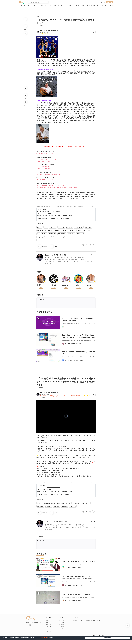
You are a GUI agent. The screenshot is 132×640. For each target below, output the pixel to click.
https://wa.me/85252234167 (46, 180)
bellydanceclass (41, 240)
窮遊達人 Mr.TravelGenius (78, 285)
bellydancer (76, 237)
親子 (94, 5)
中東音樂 (39, 227)
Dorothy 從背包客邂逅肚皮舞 (49, 30)
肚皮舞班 (65, 230)
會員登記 (102, 2)
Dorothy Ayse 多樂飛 (43, 168)
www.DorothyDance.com (45, 154)
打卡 (45, 215)
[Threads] (25, 113)
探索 (51, 5)
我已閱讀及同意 (107, 637)
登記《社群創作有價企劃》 (53, 211)
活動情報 (70, 215)
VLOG (75, 5)
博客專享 (68, 5)
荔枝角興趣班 (61, 233)
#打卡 (81, 620)
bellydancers (55, 237)
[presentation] (36, 279)
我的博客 (61, 629)
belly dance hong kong (48, 503)
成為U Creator (43, 5)
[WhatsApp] (25, 109)
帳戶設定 (61, 622)
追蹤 (93, 32)
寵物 (101, 5)
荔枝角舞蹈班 (52, 233)
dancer (84, 237)
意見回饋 (48, 629)
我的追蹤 (61, 627)
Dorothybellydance (43, 161)
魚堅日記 (53, 285)
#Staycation (94, 620)
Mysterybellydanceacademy (46, 159)
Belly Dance (60, 503)
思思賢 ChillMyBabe (41, 285)
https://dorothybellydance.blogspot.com (51, 185)
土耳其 (46, 227)
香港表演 (44, 233)
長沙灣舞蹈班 (81, 230)
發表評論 (40, 299)
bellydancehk (52, 240)
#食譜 (85, 620)
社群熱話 (34, 5)
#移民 (100, 620)
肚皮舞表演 (73, 230)
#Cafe (88, 620)
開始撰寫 (109, 2)
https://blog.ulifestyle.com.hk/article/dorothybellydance (56, 187)
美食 (79, 5)
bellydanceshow (65, 237)
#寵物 (74, 620)
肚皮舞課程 (58, 230)
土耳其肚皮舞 (48, 230)
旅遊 (83, 5)
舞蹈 (38, 233)
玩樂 (90, 5)
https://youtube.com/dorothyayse (48, 174)
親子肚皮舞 (69, 227)
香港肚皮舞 (40, 230)
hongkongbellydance (43, 237)
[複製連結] (25, 117)
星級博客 (62, 5)
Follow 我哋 (66, 218)
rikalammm (91, 285)
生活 (98, 5)
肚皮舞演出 (48, 506)
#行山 (77, 620)
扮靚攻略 (64, 215)
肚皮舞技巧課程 (79, 227)
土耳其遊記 (61, 227)
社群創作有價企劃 (24, 5)
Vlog (38, 503)
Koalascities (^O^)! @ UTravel (66, 285)
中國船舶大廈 (80, 233)
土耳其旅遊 (53, 227)
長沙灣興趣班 (71, 233)
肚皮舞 (89, 230)
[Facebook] (25, 105)
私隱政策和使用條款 (42, 637)
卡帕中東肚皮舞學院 (42, 167)
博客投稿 (48, 631)
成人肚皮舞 (73, 506)
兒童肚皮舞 (88, 227)
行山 (105, 5)
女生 (87, 5)
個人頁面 (61, 620)
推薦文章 (56, 5)
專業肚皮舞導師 (86, 503)
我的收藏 (61, 624)
